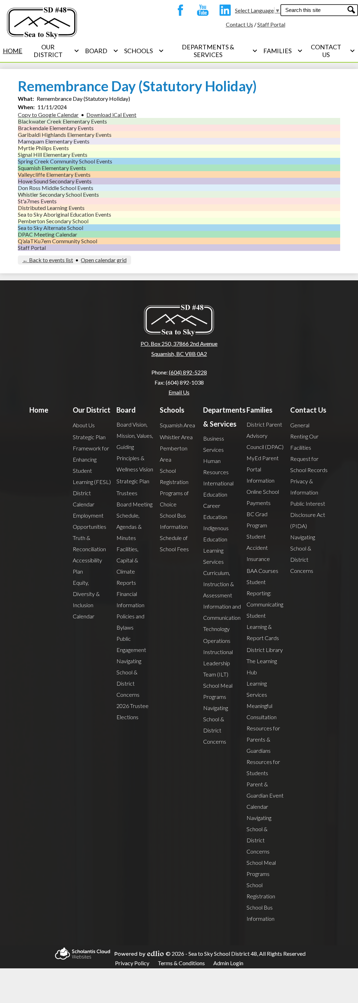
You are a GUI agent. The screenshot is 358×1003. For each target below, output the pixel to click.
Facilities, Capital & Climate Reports (127, 566)
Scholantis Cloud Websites (80, 953)
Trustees (126, 493)
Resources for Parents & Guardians (263, 739)
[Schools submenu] (144, 50)
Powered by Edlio (137, 953)
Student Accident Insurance (258, 547)
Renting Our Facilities (304, 442)
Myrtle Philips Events (43, 148)
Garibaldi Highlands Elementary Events (65, 134)
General (299, 425)
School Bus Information (174, 521)
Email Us (179, 392)
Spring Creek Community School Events (65, 161)
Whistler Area (176, 437)
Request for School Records (309, 464)
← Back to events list (47, 260)
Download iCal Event (111, 114)
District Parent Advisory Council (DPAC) (265, 435)
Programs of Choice (174, 498)
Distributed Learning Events (51, 207)
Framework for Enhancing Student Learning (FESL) (92, 465)
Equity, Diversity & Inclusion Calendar (86, 599)
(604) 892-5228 (188, 372)
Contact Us (239, 24)
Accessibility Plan (87, 566)
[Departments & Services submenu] (213, 50)
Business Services (213, 444)
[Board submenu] (101, 50)
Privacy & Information (304, 487)
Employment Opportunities (89, 521)
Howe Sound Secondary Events (55, 181)
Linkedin (223, 10)
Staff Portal (271, 24)
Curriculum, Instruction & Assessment (218, 583)
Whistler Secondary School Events (58, 194)
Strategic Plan (89, 437)
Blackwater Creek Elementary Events (62, 121)
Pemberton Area (173, 454)
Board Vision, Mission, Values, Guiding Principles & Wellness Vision (134, 446)
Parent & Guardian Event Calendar (265, 795)
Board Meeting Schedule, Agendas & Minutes (134, 521)
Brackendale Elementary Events (56, 128)
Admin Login (228, 963)
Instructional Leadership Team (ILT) (218, 663)
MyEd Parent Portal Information (262, 469)
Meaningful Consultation (261, 711)
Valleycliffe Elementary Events (54, 174)
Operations (216, 640)
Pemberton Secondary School (53, 221)
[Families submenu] (283, 50)
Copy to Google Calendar (48, 114)
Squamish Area (177, 425)
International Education (218, 489)
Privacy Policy (132, 963)
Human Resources (216, 466)
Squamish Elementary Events (52, 167)
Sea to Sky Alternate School (50, 227)
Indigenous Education (216, 533)
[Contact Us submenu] (332, 50)
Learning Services (213, 556)
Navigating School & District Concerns (128, 678)
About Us (84, 425)
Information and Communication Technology (222, 617)
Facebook (178, 10)
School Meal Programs (217, 691)
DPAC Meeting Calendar (47, 234)
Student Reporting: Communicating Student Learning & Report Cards (264, 609)
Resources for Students (263, 767)
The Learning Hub (261, 666)
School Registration (174, 476)
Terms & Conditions (181, 963)
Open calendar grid (104, 260)
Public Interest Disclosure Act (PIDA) (307, 514)
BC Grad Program (256, 519)
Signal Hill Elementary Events (52, 154)
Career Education (215, 511)
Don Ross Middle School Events (55, 187)
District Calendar (83, 498)
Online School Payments (262, 497)
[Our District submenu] (53, 50)
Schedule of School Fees (174, 543)
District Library (264, 649)
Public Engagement (131, 644)
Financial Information (130, 599)
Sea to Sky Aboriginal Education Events (64, 214)
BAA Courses (262, 570)
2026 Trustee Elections (132, 711)
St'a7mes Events (37, 201)
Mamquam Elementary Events (54, 141)
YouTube (201, 10)
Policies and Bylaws (130, 622)
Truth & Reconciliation (89, 543)
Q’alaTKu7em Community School (57, 241)
